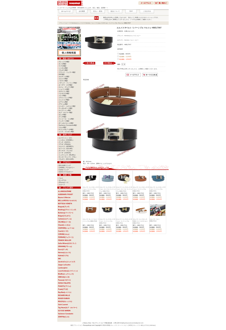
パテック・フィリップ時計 (68, 83)
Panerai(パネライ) (64, 280)
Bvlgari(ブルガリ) (64, 216)
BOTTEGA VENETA (65, 203)
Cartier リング (64, 170)
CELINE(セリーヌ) (64, 222)
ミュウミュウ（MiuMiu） (67, 155)
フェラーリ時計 (64, 121)
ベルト (61, 178)
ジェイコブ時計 (64, 100)
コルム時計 (62, 127)
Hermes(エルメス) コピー (132, 35)
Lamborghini (62, 268)
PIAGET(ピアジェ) (64, 286)
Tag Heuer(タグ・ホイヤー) (67, 307)
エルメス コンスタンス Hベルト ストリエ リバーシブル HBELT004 (107, 189)
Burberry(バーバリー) (65, 213)
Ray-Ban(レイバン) (64, 292)
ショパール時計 (64, 89)
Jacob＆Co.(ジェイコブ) (66, 262)
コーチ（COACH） (65, 153)
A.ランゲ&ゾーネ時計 (66, 129)
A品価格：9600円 (124, 54)
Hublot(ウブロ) (63, 255)
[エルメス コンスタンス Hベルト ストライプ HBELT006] (90, 64)
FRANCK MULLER (64, 240)
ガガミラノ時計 (64, 91)
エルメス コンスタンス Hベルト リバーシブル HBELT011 (124, 221)
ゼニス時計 (62, 115)
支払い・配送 (97, 11)
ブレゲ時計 (62, 95)
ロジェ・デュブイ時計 (66, 87)
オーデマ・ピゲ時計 (66, 85)
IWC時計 (62, 74)
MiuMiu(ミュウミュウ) (66, 274)
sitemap (152, 325)
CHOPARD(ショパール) (66, 228)
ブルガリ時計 (63, 70)
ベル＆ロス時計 (64, 93)
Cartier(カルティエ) (64, 219)
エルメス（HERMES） (67, 146)
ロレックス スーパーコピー (119, 325)
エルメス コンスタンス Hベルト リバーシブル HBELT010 (107, 221)
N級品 (85, 323)
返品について (115, 11)
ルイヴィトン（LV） (66, 138)
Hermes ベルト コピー (131, 40)
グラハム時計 (63, 104)
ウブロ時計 (62, 66)
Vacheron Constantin (65, 314)
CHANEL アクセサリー (67, 167)
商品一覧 (91, 323)
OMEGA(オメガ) (63, 277)
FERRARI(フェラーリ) (65, 237)
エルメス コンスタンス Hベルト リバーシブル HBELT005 (91, 189)
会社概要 (82, 11)
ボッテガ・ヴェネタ (66, 151)
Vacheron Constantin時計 (68, 125)
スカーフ (62, 184)
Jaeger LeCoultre (64, 265)
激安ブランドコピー (77, 325)
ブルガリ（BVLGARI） (67, 159)
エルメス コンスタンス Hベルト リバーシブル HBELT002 (141, 189)
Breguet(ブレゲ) (63, 207)
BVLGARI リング (65, 165)
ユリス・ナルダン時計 (66, 131)
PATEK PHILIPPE (64, 283)
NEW (130, 325)
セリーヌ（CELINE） (66, 148)
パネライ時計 (63, 81)
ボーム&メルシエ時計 (66, 123)
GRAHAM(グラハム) (65, 246)
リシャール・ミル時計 (66, 119)
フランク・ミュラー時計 (67, 72)
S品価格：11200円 (125, 56)
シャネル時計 (63, 68)
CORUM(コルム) (63, 234)
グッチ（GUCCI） (65, 142)
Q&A (131, 11)
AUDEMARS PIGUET (65, 194)
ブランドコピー (64, 23)
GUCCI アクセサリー (66, 172)
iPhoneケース (64, 182)
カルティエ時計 (64, 76)
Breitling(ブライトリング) (67, 210)
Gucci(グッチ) (63, 249)
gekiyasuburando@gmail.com (133, 323)
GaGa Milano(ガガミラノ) (67, 243)
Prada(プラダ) (63, 289)
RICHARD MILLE (64, 295)
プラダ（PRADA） (65, 144)
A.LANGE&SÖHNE (64, 191)
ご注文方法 (147, 11)
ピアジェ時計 (63, 102)
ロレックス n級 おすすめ (141, 325)
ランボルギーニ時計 (66, 108)
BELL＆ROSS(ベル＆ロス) (67, 200)
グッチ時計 (62, 117)
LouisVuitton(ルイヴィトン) (68, 271)
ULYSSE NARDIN (64, 311)
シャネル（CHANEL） (66, 140)
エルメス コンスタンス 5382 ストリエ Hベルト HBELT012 (140, 221)
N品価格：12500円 (125, 59)
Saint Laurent (63, 304)
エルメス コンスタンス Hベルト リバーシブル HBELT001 (157, 189)
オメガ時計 (62, 64)
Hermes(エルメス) (77, 23)
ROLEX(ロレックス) (65, 301)
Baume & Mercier (64, 197)
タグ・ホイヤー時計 (66, 112)
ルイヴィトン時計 (65, 110)
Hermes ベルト (90, 23)
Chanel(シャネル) (64, 225)
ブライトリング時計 (66, 98)
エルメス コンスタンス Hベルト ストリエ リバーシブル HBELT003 (124, 189)
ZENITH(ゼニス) (63, 317)
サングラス (62, 180)
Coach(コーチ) (63, 231)
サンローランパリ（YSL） (68, 157)
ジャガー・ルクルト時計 (67, 106)
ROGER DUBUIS (64, 298)
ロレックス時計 (64, 62)
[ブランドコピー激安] (70, 6)
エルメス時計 (63, 79)
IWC (59, 259)
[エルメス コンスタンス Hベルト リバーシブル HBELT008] (108, 64)
